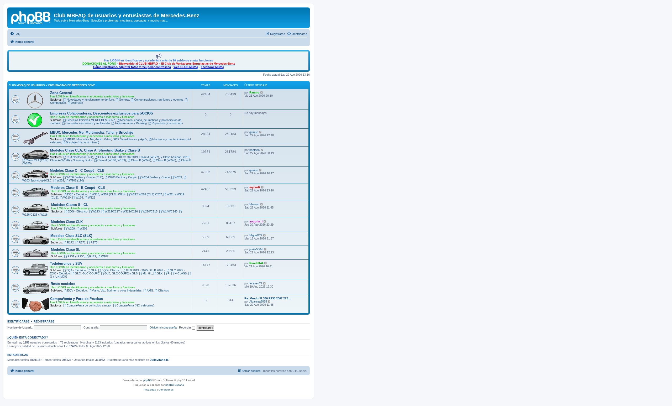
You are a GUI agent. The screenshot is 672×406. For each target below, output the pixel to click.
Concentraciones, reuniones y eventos (158, 99)
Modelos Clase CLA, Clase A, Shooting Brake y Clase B (95, 150)
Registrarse (44, 321)
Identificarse (18, 321)
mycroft (254, 187)
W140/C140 (169, 211)
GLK (159, 273)
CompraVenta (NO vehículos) (135, 305)
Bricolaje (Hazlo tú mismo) (82, 142)
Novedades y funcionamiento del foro (90, 99)
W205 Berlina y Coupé (122, 177)
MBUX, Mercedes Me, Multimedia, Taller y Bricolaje (91, 132)
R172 (70, 242)
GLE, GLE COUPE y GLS (121, 273)
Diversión (77, 102)
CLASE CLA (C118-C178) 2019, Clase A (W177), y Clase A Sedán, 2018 (143, 157)
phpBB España (174, 384)
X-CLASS (181, 273)
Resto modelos (63, 284)
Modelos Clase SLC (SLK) (71, 236)
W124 (79, 197)
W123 (91, 197)
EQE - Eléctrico (77, 194)
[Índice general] (31, 17)
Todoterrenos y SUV (66, 264)
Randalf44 (256, 263)
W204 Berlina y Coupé (155, 177)
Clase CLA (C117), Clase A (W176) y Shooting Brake (59, 160)
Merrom (254, 204)
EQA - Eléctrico (76, 270)
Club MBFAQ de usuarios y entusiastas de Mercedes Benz (52, 85)
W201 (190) (76, 180)
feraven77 (255, 283)
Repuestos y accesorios (167, 123)
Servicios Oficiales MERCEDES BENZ (90, 120)
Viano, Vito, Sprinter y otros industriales (117, 290)
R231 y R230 (75, 256)
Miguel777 (255, 235)
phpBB (147, 380)
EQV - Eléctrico (77, 290)
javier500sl (256, 249)
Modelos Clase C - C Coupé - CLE (77, 171)
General (124, 99)
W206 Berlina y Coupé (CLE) (84, 177)
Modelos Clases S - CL (69, 205)
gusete (253, 132)
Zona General (61, 93)
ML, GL (147, 273)
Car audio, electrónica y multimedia (87, 123)
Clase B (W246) (166, 160)
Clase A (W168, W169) (111, 160)
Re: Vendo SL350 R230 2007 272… (267, 298)
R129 (92, 256)
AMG (150, 290)
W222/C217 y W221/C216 (121, 211)
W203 (178, 177)
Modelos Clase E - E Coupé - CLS (78, 188)
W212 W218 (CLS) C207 (146, 194)
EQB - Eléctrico (111, 270)
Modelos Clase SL (65, 250)
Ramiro (254, 92)
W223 (96, 211)
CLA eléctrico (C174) (80, 157)
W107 (104, 256)
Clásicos (163, 290)
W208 (83, 228)
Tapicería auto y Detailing (131, 123)
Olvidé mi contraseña (163, 327)
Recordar (185, 327)
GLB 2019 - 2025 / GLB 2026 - (145, 270)
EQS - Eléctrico (77, 211)
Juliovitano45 (159, 359)
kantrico (254, 150)
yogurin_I (255, 221)
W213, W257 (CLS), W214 (108, 194)
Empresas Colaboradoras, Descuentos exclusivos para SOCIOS (101, 113)
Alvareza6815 (258, 301)
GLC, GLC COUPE (87, 273)
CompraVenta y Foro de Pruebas (76, 299)
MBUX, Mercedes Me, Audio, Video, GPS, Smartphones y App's (107, 139)
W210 (67, 197)
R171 (82, 242)
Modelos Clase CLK (67, 222)
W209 (71, 228)
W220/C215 (150, 211)
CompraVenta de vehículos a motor (89, 305)
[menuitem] (15, 34)
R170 (94, 242)
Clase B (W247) (141, 160)
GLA (94, 270)
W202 (60, 180)
